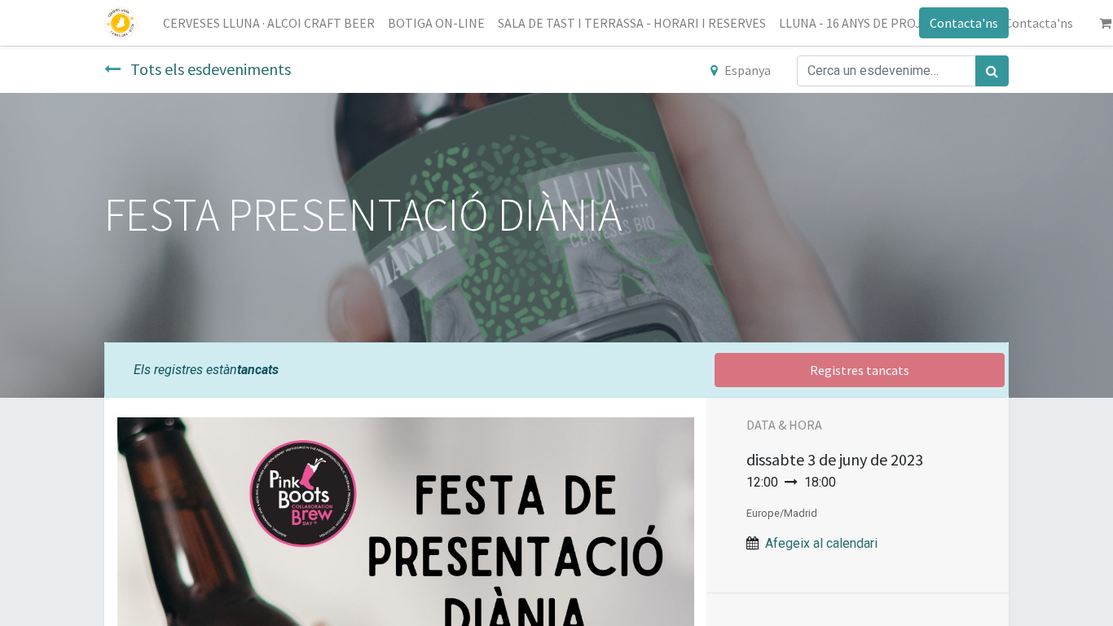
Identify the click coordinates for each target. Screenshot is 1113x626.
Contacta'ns (964, 23)
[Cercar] (992, 70)
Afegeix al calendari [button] (821, 543)
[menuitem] (268, 23)
